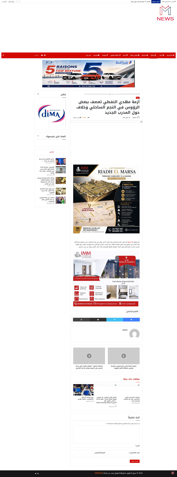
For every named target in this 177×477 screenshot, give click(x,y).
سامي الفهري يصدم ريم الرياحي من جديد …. (46, 160)
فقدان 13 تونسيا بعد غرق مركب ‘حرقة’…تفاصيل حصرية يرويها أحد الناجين (127, 1)
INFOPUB (99, 473)
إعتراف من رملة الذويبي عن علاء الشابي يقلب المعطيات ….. (47, 199)
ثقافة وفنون (114, 55)
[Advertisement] (88, 39)
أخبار (161, 55)
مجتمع (144, 55)
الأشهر (52, 152)
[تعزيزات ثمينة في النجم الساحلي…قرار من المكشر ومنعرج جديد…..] (129, 390)
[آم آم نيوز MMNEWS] (165, 13)
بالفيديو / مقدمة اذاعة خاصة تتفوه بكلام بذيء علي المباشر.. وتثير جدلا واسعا (46, 170)
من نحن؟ (88, 55)
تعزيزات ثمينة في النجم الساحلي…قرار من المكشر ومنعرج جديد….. (132, 399)
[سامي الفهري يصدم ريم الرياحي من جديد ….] (61, 161)
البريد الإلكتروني (134, 453)
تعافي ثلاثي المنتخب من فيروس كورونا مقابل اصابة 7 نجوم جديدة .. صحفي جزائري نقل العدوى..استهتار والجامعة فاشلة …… (106, 401)
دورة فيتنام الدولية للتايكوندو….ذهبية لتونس (85, 398)
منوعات (104, 55)
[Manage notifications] (172, 472)
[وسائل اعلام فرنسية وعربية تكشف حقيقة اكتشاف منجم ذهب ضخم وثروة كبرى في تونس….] (61, 180)
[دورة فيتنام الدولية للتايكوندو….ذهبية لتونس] (83, 390)
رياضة (153, 55)
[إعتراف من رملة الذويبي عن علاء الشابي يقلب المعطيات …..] (61, 200)
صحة (124, 55)
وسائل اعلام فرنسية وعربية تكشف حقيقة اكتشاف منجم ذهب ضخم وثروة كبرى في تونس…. (45, 181)
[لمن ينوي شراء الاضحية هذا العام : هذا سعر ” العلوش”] (61, 191)
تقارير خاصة (134, 55)
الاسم (137, 446)
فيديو (96, 55)
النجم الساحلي (131, 311)
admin (134, 118)
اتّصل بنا (4, 1)
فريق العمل (11, 1)
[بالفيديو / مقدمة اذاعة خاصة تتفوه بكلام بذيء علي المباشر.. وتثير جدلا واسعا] (61, 169)
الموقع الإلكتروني (100, 453)
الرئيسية (170, 55)
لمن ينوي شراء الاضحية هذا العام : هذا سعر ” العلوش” (47, 191)
